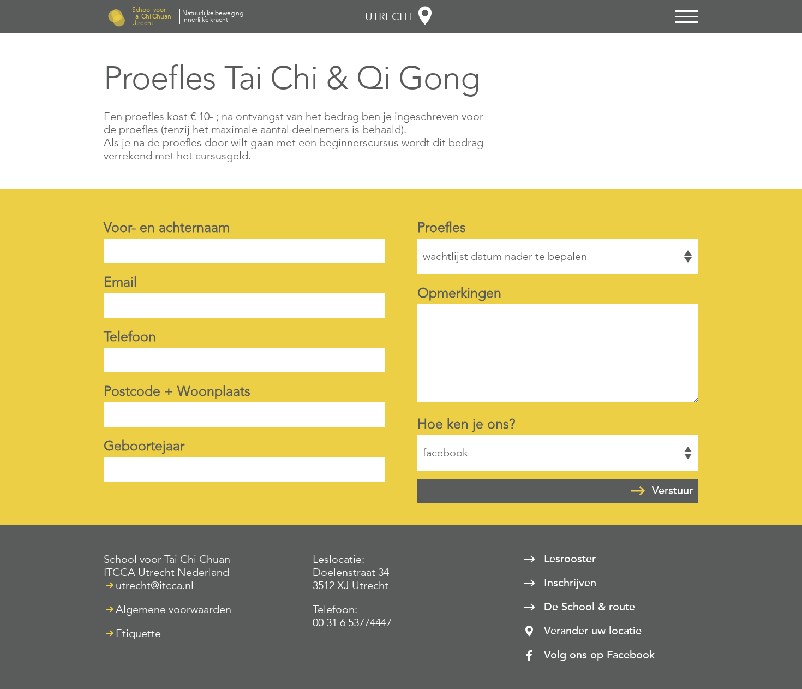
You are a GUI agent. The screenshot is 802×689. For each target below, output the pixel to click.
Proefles (441, 227)
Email (120, 282)
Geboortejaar (144, 446)
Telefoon (130, 336)
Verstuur (672, 490)
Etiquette (138, 633)
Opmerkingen (459, 293)
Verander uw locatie (593, 631)
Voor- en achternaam (167, 227)
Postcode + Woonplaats (177, 391)
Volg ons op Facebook (599, 655)
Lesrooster (570, 559)
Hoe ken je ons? (466, 424)
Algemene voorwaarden (173, 609)
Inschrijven (570, 583)
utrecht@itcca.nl (155, 585)
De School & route (589, 607)
